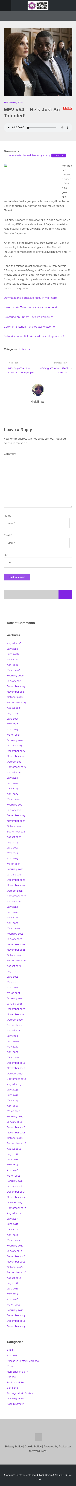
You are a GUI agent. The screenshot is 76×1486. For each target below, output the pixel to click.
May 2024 (12, 788)
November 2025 (16, 691)
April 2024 (12, 793)
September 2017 (16, 1208)
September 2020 (16, 1025)
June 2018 (12, 1159)
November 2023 (16, 820)
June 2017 (12, 1224)
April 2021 (12, 987)
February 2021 (15, 998)
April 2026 (12, 664)
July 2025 (12, 713)
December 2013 (16, 1326)
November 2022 (16, 885)
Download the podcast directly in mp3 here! (30, 297)
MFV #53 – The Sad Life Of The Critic (54, 370)
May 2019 (12, 1100)
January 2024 (14, 810)
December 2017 (16, 1191)
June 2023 (12, 847)
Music (10, 1366)
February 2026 (15, 675)
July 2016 (12, 1283)
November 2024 (16, 756)
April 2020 (13, 1051)
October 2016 (14, 1267)
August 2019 (14, 1084)
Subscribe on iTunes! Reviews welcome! (28, 317)
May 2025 (12, 724)
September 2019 (16, 1078)
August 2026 (14, 643)
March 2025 (13, 734)
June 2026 (13, 654)
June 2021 (12, 976)
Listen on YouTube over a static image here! (30, 307)
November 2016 (16, 1261)
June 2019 (12, 1095)
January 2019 (14, 1121)
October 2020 (15, 1019)
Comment (10, 453)
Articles (11, 1350)
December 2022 (16, 879)
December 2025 (16, 686)
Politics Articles (16, 1382)
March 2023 (13, 863)
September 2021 (16, 960)
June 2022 (12, 912)
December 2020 (16, 1009)
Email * (8, 535)
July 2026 (12, 648)
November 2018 (16, 1132)
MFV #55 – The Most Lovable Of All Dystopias (21, 370)
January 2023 (14, 874)
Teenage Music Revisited (21, 1393)
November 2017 (16, 1197)
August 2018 (14, 1148)
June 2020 (13, 1041)
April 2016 (12, 1299)
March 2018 (13, 1175)
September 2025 (16, 702)
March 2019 (13, 1111)
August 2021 (14, 966)
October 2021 (14, 955)
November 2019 (16, 1068)
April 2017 (12, 1234)
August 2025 (14, 707)
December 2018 (16, 1127)
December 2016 (16, 1256)
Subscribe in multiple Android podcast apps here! (34, 336)
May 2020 (12, 1046)
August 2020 (14, 1030)
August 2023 (14, 836)
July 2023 (12, 842)
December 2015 (16, 1315)
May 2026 (12, 659)
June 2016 (12, 1288)
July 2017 (12, 1218)
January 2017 (14, 1250)
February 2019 (15, 1116)
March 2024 (13, 799)
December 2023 (16, 815)
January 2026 (14, 681)
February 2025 (15, 740)
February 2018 (15, 1181)
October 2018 (14, 1138)
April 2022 (12, 923)
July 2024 (12, 777)
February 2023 (15, 869)
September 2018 (16, 1143)
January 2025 (14, 745)
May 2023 (12, 853)
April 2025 (12, 729)
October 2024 (15, 761)
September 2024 (16, 767)
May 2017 (12, 1229)
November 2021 (16, 949)
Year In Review (15, 1404)
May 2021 (12, 982)
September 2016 (16, 1272)
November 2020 (16, 1014)
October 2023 (14, 826)
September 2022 (16, 896)
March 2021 (13, 992)
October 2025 (15, 697)
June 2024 (13, 783)
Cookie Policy (33, 1446)
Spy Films (12, 1387)
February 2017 (15, 1245)
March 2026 (13, 670)
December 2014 (16, 1320)
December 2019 (16, 1062)
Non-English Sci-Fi (17, 1371)
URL (6, 555)
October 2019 (14, 1073)
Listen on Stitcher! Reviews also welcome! (29, 326)
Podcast (11, 1377)
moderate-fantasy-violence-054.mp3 (28, 155)
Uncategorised (15, 1398)
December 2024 (16, 751)
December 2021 (16, 944)
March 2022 (13, 928)
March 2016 (13, 1304)
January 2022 (14, 939)
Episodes (24, 349)
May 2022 (12, 917)
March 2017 (13, 1240)
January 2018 (14, 1186)
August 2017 (14, 1213)
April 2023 (12, 858)
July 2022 (12, 906)
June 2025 (13, 718)
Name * (8, 515)
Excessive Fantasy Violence (23, 1361)
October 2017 (14, 1202)
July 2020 (12, 1035)
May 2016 (12, 1293)
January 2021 (14, 1003)
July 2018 (12, 1154)
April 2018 (12, 1170)
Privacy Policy (14, 1446)
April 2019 (12, 1105)
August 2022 (14, 901)
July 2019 (12, 1089)
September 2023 (16, 831)
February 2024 (15, 804)
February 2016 (15, 1310)
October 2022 (14, 890)
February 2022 (15, 933)
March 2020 (14, 1057)
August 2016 (14, 1277)
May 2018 (12, 1165)
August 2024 (14, 772)
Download (58, 155)
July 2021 (12, 971)
